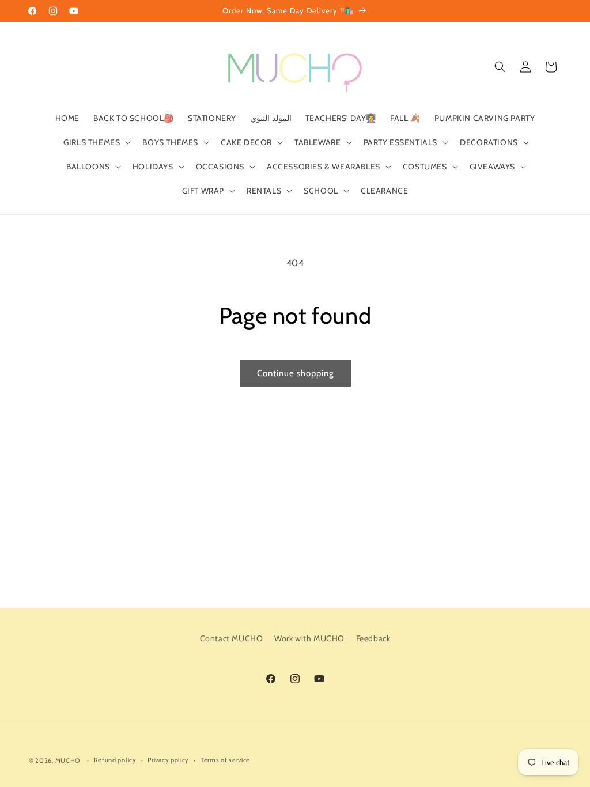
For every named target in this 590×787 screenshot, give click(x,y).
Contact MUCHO (231, 638)
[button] (95, 142)
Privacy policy (168, 760)
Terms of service (225, 760)
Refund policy (115, 760)
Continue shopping (295, 373)
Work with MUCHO (309, 638)
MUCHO (68, 760)
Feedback (373, 638)
